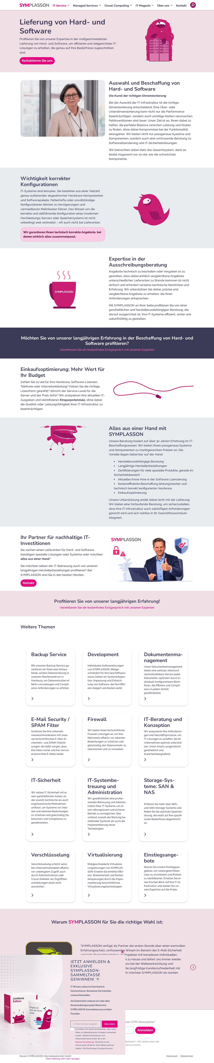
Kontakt (181, 5)
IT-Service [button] (59, 5)
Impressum (172, 1056)
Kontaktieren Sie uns (37, 61)
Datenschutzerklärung (84, 1042)
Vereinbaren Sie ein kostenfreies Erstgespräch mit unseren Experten (107, 349)
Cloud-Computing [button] (116, 5)
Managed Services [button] (85, 5)
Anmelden (145, 1030)
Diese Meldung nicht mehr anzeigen (62, 1058)
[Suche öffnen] (193, 5)
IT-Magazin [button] (143, 5)
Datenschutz (186, 1056)
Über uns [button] (163, 5)
